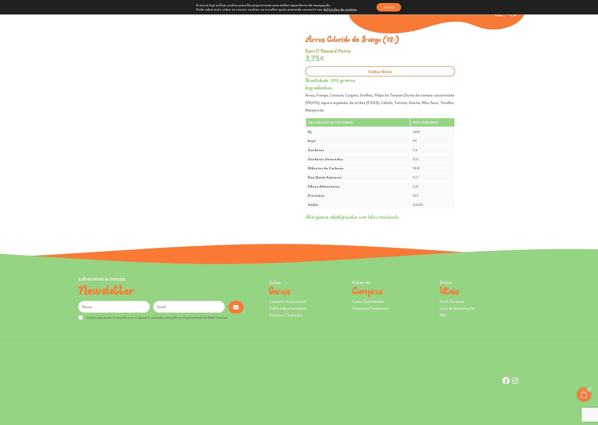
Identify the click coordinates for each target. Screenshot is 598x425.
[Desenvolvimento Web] (299, 380)
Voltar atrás (380, 71)
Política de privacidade (288, 308)
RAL (443, 315)
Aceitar (389, 7)
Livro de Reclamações (458, 308)
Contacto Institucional (287, 301)
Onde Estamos (452, 301)
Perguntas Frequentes (370, 308)
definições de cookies (340, 9)
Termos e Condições (286, 315)
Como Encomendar (368, 301)
